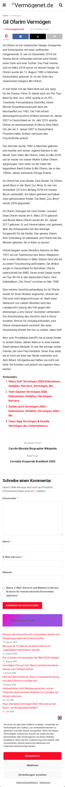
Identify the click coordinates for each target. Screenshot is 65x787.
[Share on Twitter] (38, 36)
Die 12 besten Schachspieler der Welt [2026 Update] (31, 657)
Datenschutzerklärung (27, 782)
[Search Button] (60, 5)
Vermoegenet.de (15, 29)
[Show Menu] (4, 5)
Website (7, 572)
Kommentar (11, 498)
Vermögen (16, 15)
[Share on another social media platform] (54, 36)
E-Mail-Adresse (13, 557)
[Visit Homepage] (32, 5)
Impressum (45, 782)
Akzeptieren (32, 755)
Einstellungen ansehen (33, 774)
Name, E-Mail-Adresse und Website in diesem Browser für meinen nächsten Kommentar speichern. (32, 591)
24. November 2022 (39, 29)
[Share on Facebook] (20, 36)
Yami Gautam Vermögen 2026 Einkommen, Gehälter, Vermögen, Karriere (30, 396)
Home (5, 15)
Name (7, 541)
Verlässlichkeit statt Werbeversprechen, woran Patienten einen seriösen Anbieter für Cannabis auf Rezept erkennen (31, 692)
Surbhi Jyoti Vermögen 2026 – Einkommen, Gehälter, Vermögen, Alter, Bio (34, 411)
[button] (60, 718)
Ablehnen (32, 765)
